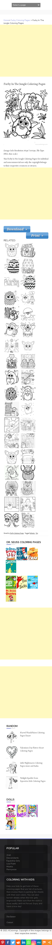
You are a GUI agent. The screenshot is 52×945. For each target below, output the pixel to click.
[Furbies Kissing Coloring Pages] (28, 361)
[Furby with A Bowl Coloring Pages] (28, 314)
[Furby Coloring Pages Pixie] (12, 298)
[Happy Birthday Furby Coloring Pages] (28, 298)
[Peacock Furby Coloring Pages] (12, 393)
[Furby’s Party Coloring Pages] (28, 425)
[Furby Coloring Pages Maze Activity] (28, 441)
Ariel (8, 855)
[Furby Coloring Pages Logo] (12, 282)
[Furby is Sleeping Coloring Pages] (28, 377)
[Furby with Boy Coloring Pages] (12, 361)
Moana (9, 866)
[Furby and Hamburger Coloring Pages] (12, 409)
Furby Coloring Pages (20, 20)
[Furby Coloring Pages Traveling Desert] (12, 314)
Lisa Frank (11, 863)
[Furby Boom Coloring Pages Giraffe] (28, 472)
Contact (9, 922)
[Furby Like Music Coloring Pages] (12, 345)
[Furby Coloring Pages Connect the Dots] (28, 488)
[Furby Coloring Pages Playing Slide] (12, 425)
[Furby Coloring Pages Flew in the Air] (12, 441)
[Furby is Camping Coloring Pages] (28, 520)
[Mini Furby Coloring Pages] (28, 345)
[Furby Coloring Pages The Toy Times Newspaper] (28, 250)
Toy (37, 533)
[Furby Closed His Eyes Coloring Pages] (28, 393)
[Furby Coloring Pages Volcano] (28, 504)
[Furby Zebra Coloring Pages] (12, 266)
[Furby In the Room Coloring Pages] (12, 504)
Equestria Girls (13, 860)
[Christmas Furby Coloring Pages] (28, 330)
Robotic (32, 533)
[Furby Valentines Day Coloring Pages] (12, 377)
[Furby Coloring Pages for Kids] (12, 250)
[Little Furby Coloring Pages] (28, 409)
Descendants (12, 858)
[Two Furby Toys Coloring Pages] (12, 520)
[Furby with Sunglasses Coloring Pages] (12, 330)
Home (6, 20)
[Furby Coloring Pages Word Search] (28, 457)
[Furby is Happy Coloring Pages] (12, 472)
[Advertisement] (26, 51)
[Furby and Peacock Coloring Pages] (12, 488)
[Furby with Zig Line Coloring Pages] (28, 282)
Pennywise (11, 869)
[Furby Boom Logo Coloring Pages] (28, 266)
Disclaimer (11, 916)
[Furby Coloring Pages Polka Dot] (12, 457)
